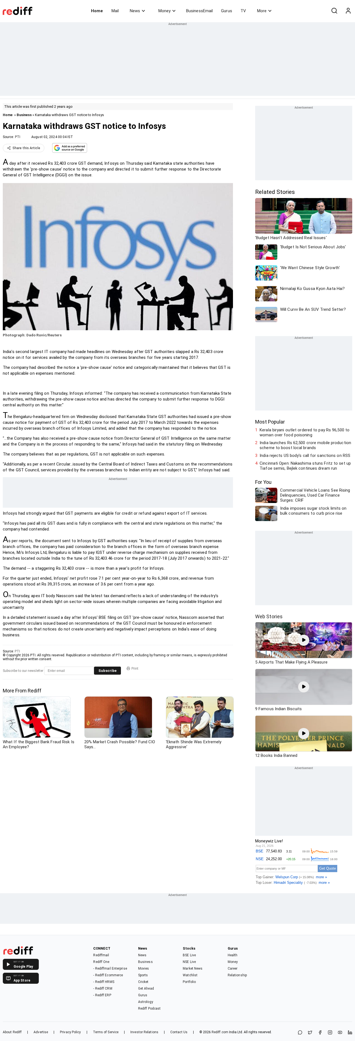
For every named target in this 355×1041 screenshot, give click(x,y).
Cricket (143, 982)
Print (134, 668)
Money (164, 10)
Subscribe (107, 671)
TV (243, 10)
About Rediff (12, 1032)
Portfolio (189, 982)
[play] (303, 640)
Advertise (41, 1032)
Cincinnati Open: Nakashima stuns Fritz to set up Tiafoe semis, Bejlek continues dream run (305, 466)
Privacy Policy (70, 1032)
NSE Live (189, 962)
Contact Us (178, 1032)
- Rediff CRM (102, 988)
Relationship (237, 975)
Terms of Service (106, 1032)
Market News (192, 968)
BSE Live (189, 955)
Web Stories (269, 616)
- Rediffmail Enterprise (110, 968)
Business (24, 115)
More (262, 10)
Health (233, 955)
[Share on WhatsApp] (300, 1032)
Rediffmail (101, 955)
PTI (17, 137)
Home (97, 10)
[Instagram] (330, 1032)
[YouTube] (340, 1032)
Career (233, 968)
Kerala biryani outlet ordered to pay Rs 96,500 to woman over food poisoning (304, 432)
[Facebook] (320, 1032)
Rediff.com (220, 1032)
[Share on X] (310, 1032)
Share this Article (26, 148)
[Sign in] (348, 10)
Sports (143, 975)
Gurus (226, 10)
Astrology (145, 1002)
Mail (115, 10)
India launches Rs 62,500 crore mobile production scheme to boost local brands (305, 445)
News (135, 10)
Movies (143, 968)
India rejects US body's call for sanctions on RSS (305, 455)
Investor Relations (144, 1032)
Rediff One (101, 962)
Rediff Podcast (149, 1008)
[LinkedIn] (350, 1032)
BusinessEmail (199, 10)
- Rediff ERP (102, 995)
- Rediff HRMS (103, 982)
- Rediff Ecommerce (108, 975)
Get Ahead (146, 988)
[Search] (334, 10)
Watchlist (190, 975)
